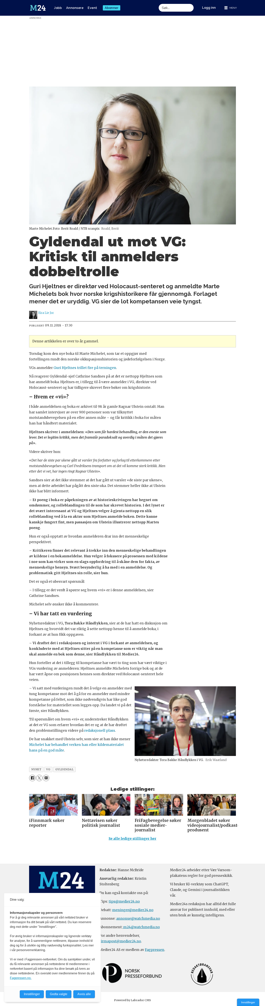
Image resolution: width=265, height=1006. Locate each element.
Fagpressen (154, 950)
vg (48, 769)
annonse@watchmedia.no (138, 918)
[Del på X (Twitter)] (39, 778)
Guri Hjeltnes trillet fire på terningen (85, 368)
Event (92, 8)
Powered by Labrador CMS (132, 1000)
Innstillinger (248, 1002)
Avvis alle (84, 994)
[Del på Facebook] (32, 778)
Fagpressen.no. (20, 978)
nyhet (36, 769)
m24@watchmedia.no (141, 927)
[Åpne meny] (230, 8)
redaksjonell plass (99, 730)
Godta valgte (58, 994)
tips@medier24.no (124, 901)
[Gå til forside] (38, 8)
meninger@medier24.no (132, 910)
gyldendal (64, 769)
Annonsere (75, 8)
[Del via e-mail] (46, 778)
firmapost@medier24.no (120, 941)
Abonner (112, 8)
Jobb (58, 8)
